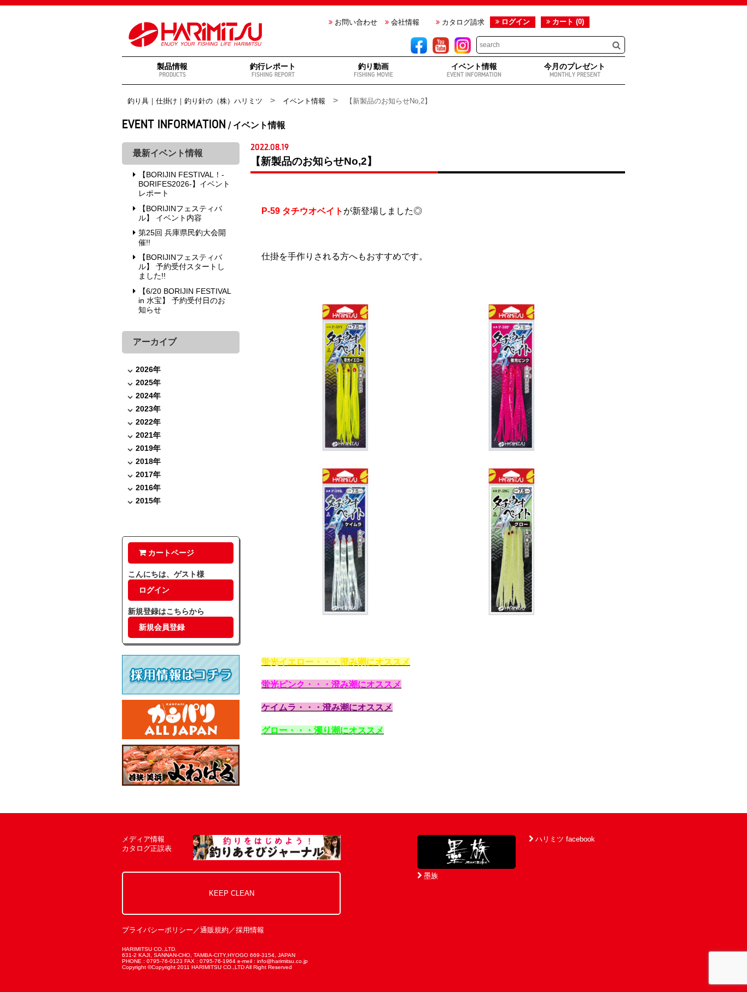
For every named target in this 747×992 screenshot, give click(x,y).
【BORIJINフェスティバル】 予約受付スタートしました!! (181, 267)
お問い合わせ (354, 22)
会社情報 (404, 22)
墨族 (430, 876)
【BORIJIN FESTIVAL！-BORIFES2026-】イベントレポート (184, 184)
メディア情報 (143, 839)
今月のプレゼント (574, 70)
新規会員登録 (162, 627)
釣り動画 (373, 70)
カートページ (170, 552)
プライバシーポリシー (157, 930)
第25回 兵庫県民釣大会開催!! (182, 237)
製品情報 (172, 70)
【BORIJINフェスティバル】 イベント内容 (180, 213)
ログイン (515, 22)
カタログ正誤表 (147, 848)
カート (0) (567, 22)
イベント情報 (474, 70)
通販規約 (214, 930)
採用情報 (250, 930)
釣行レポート (273, 70)
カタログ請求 (462, 22)
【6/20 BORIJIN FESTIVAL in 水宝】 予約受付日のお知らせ (184, 301)
